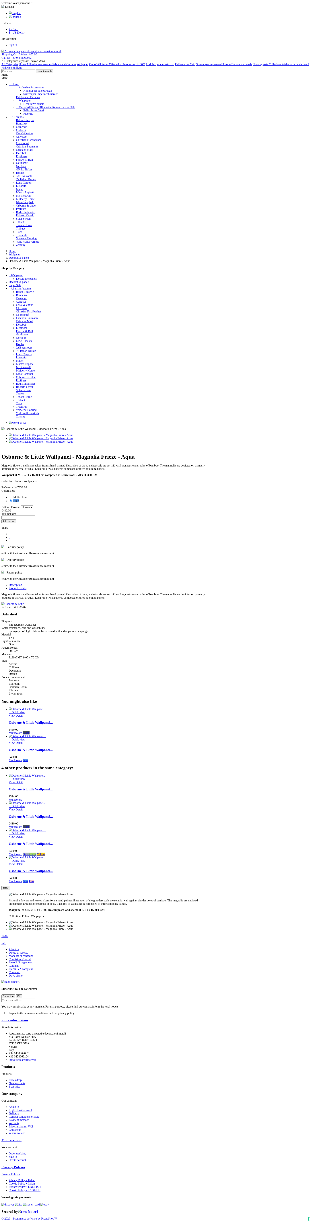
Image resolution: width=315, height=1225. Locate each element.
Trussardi (21, 235)
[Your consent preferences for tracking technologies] (308, 1218)
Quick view (17, 712)
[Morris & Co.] (18, 422)
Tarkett (20, 221)
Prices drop (15, 1080)
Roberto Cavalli (25, 215)
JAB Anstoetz (24, 176)
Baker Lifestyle (25, 120)
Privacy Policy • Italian (22, 1180)
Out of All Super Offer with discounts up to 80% (117, 64)
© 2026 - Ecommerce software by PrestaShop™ (29, 1218)
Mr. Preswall (23, 195)
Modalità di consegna (21, 955)
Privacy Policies (13, 1167)
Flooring (257, 64)
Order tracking (17, 1153)
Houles (20, 172)
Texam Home (24, 225)
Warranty (14, 1123)
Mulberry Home (25, 199)
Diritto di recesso (18, 952)
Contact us (15, 1129)
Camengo (21, 126)
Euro (13, 29)
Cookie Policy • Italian (22, 1183)
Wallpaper (82, 64)
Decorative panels (241, 64)
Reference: (8, 487)
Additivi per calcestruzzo (160, 64)
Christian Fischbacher (28, 139)
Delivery (14, 1113)
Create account (17, 1160)
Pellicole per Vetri (185, 64)
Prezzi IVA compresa (21, 969)
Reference (7, 607)
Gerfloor (21, 166)
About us (14, 949)
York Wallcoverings (27, 241)
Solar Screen (23, 218)
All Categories (9, 64)
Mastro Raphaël (25, 192)
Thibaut (20, 228)
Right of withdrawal (20, 1110)
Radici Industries (25, 212)
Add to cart (9, 521)
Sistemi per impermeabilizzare (213, 64)
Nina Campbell (25, 202)
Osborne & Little (26, 205)
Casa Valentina (24, 133)
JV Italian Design (26, 179)
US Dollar (16, 32)
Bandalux (21, 123)
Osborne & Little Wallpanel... (31, 722)
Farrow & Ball (24, 159)
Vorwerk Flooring (26, 238)
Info (4, 936)
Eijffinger (21, 156)
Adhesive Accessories (39, 64)
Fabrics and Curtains (64, 64)
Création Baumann (27, 146)
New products (17, 1083)
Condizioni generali (20, 959)
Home (22, 64)
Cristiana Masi (24, 149)
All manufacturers (21, 288)
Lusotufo (21, 185)
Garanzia (14, 965)
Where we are (17, 1133)
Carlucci (21, 130)
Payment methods (19, 1119)
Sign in (13, 1156)
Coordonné (22, 143)
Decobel (21, 153)
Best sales (14, 1086)
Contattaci (14, 972)
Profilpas (21, 208)
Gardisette (22, 162)
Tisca (19, 231)
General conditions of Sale (24, 1116)
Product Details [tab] (17, 588)
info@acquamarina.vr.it (22, 1059)
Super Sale (15, 285)
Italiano (16, 16)
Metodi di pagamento (21, 962)
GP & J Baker (24, 169)
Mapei (19, 189)
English (16, 13)
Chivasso (21, 136)
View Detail (16, 715)
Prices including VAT (21, 1126)
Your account (11, 1140)
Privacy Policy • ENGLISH (25, 1186)
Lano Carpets (24, 182)
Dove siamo (16, 975)
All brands (17, 116)
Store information (14, 1020)
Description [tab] (15, 584)
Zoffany (20, 244)
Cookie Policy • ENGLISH (24, 1190)
